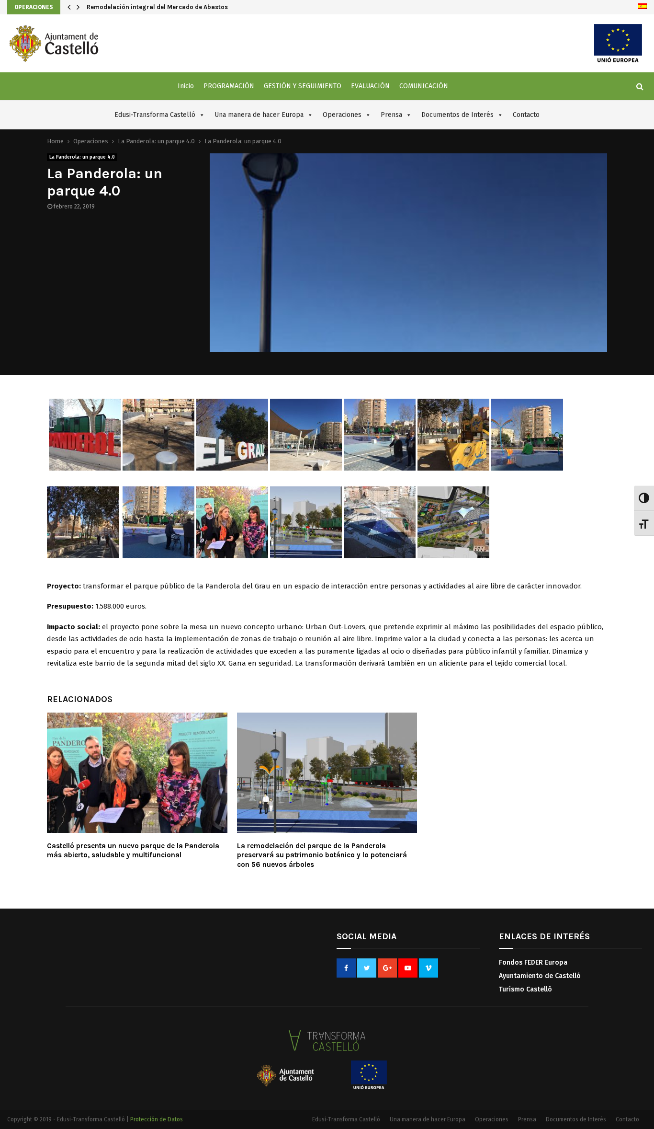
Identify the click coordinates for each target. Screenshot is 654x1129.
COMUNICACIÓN (423, 86)
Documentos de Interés (457, 115)
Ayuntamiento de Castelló (540, 976)
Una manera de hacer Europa (259, 115)
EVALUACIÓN (370, 86)
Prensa (391, 115)
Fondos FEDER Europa (533, 962)
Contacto (526, 115)
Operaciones (33, 7)
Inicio (186, 86)
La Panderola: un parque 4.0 (82, 157)
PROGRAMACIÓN (228, 86)
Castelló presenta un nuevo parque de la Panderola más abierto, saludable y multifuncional (133, 850)
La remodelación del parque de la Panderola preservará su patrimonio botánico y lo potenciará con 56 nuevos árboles (322, 855)
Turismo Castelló (525, 989)
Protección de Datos (156, 1119)
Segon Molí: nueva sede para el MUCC (143, 7)
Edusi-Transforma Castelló (154, 115)
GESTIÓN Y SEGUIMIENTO (302, 86)
